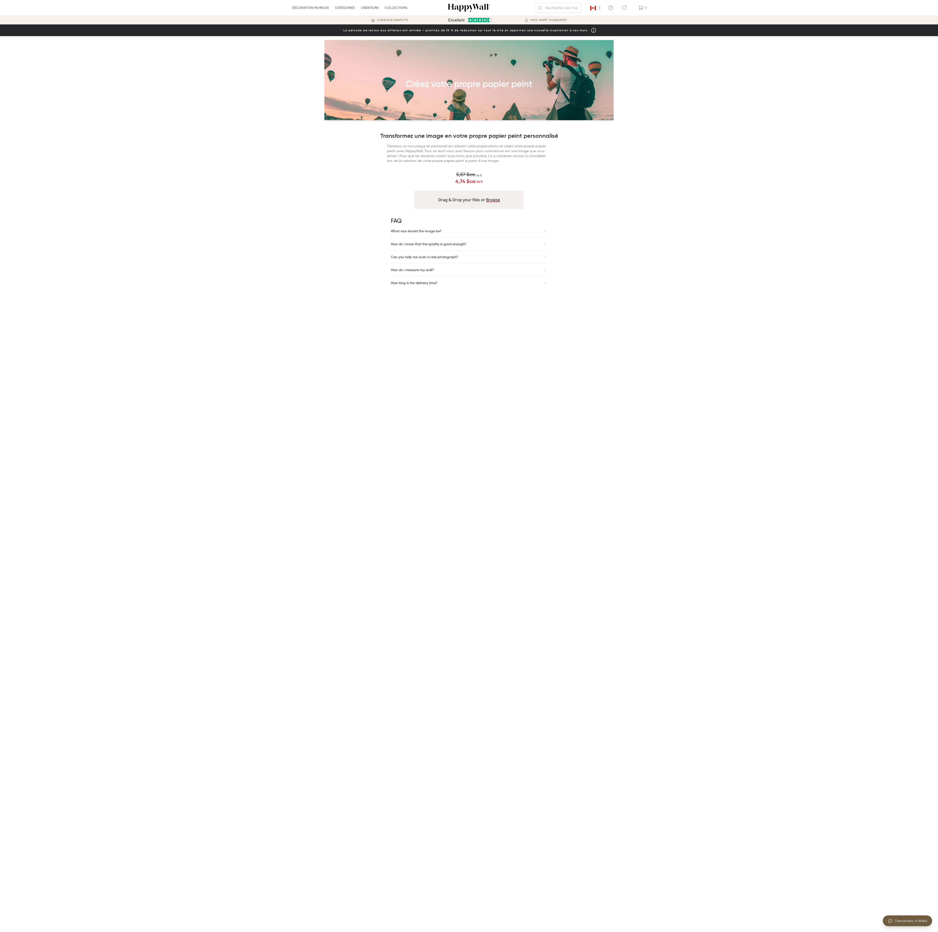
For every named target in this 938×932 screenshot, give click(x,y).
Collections (396, 8)
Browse (493, 199)
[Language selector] (595, 8)
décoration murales (310, 8)
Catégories (345, 8)
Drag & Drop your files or (469, 199)
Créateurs (370, 8)
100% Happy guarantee (548, 20)
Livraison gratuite (392, 20)
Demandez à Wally (911, 921)
